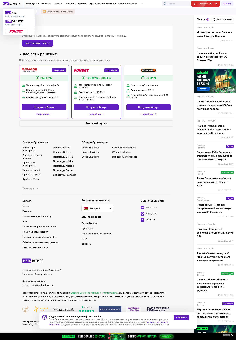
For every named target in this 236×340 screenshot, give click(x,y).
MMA (84, 238)
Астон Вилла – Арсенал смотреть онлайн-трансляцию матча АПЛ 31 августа (214, 208)
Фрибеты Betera (61, 152)
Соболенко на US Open (60, 11)
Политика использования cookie (39, 237)
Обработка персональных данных (40, 242)
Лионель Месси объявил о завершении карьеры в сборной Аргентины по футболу (212, 285)
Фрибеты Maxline (31, 174)
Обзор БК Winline (91, 152)
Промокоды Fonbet (63, 170)
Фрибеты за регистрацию (29, 164)
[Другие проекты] (12, 3)
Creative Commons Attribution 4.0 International (94, 292)
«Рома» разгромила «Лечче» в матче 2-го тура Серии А (214, 34)
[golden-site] (40, 309)
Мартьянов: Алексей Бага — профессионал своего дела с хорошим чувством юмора (214, 313)
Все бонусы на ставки (64, 174)
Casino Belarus (89, 223)
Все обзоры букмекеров (124, 156)
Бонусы (82, 3)
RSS (24, 221)
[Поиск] (165, 3)
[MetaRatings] (32, 260)
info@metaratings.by (42, 285)
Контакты (27, 200)
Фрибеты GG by (61, 147)
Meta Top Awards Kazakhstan (97, 233)
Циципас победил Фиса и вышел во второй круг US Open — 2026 (212, 57)
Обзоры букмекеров (95, 142)
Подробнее (42, 114)
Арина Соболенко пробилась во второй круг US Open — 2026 (214, 182)
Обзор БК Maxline (121, 152)
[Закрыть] (231, 336)
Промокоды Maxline (63, 165)
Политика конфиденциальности (39, 226)
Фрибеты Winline (31, 179)
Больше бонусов (96, 123)
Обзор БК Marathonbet (124, 147)
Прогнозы (70, 3)
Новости (46, 3)
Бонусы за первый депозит (32, 156)
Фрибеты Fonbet (31, 170)
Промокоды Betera (63, 156)
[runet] (25, 309)
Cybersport (87, 228)
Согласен (181, 317)
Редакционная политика (35, 247)
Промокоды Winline (63, 161)
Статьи (58, 3)
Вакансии (27, 211)
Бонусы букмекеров (35, 142)
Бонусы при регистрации (29, 149)
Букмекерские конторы (103, 3)
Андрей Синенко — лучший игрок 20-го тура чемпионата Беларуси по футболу (213, 257)
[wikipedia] (63, 309)
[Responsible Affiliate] (157, 309)
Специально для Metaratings (37, 216)
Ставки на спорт (127, 3)
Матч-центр (32, 3)
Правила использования (35, 231)
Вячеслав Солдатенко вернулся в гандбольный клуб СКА (215, 233)
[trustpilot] (86, 309)
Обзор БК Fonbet (90, 147)
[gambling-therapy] (133, 309)
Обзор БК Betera (90, 156)
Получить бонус (44, 107)
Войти (227, 3)
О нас (25, 206)
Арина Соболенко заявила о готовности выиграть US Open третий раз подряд (214, 105)
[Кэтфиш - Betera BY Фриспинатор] (118, 336)
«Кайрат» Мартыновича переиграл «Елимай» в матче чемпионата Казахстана (214, 129)
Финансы (86, 244)
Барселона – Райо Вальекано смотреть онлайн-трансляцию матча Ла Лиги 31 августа (214, 156)
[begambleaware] (110, 309)
